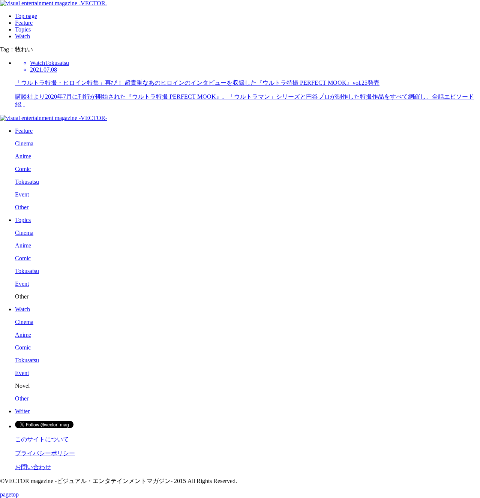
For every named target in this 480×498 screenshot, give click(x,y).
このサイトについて (42, 439)
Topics (23, 29)
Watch (22, 36)
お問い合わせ (33, 467)
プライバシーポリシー (45, 453)
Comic (23, 169)
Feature (24, 23)
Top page (26, 16)
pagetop (9, 494)
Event (22, 194)
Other (21, 207)
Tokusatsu (27, 181)
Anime (23, 156)
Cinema (24, 143)
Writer (22, 411)
